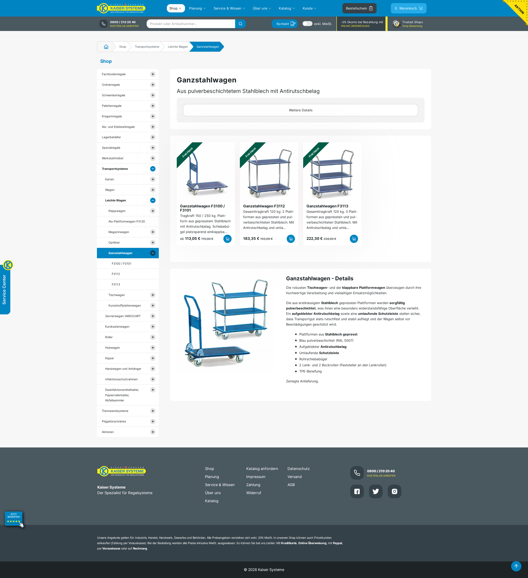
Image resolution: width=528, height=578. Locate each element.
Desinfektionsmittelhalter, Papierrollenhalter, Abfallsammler (122, 395)
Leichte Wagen (178, 46)
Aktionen (108, 432)
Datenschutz (299, 468)
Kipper (109, 358)
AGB (291, 485)
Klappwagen (116, 211)
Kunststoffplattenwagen (124, 305)
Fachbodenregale (114, 74)
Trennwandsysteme (115, 411)
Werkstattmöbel (112, 158)
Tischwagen (116, 295)
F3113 (116, 284)
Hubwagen (112, 347)
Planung (212, 477)
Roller (109, 337)
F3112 (116, 274)
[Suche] (240, 23)
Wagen (109, 189)
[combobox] (196, 23)
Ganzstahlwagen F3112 (264, 206)
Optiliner (114, 242)
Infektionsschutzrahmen (121, 379)
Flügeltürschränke (114, 421)
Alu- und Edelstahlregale (118, 126)
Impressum (255, 477)
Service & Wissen (220, 485)
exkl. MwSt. (323, 24)
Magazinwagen (118, 232)
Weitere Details (300, 110)
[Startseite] (104, 46)
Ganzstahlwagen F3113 (327, 206)
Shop (122, 46)
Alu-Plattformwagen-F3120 (126, 221)
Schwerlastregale (113, 95)
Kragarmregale (112, 116)
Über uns (213, 493)
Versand (295, 477)
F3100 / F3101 (121, 263)
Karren (109, 179)
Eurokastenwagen (117, 326)
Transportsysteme (147, 46)
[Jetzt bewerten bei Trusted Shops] (14, 520)
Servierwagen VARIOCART (123, 316)
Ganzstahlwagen (120, 253)
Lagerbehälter (111, 137)
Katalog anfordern (262, 468)
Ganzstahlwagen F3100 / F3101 (202, 208)
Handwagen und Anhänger (123, 368)
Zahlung (253, 485)
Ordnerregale (111, 84)
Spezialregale (111, 147)
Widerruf (253, 493)
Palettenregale (111, 105)
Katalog (211, 501)
